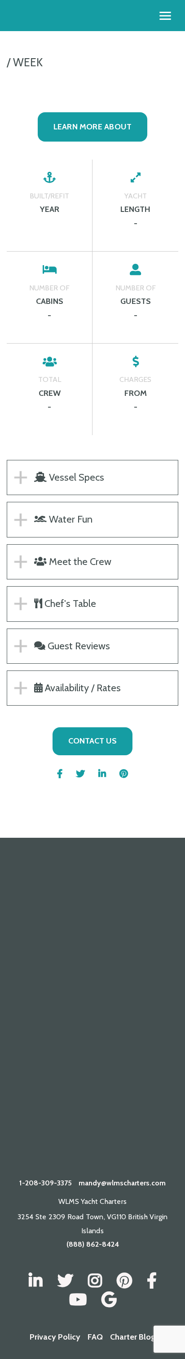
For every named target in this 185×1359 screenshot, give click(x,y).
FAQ (95, 1337)
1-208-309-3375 (45, 1183)
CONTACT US (92, 741)
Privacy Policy (55, 1337)
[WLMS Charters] (65, 1281)
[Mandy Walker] (36, 1281)
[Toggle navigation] (165, 16)
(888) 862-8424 (92, 1244)
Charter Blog (132, 1337)
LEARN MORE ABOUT (92, 127)
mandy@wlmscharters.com (122, 1183)
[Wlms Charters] (124, 1281)
